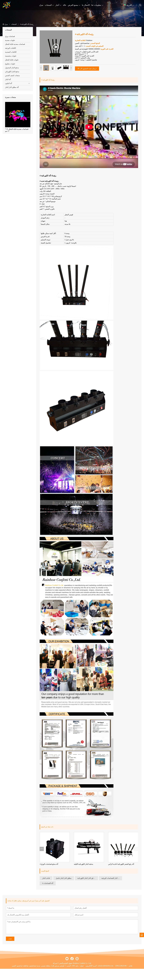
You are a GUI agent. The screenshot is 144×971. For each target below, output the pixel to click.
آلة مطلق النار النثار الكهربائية (87, 878)
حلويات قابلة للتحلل (12, 60)
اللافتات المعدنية (10, 52)
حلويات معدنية (10, 40)
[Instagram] (77, 958)
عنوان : (81, 966)
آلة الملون (8, 83)
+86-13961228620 (121, 966)
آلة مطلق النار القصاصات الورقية (111, 878)
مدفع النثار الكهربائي (12, 71)
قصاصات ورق (10, 36)
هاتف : (129, 966)
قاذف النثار (46, 878)
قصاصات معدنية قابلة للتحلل (15, 44)
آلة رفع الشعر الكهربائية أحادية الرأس (121, 864)
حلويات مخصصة (10, 56)
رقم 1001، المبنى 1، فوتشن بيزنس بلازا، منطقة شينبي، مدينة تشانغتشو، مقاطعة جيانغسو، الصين (45, 966)
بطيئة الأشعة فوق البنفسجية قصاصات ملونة (14, 130)
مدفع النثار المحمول (12, 68)
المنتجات (48, 5)
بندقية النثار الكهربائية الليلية (83, 864)
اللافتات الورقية (10, 48)
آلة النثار (8, 79)
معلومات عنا (96, 5)
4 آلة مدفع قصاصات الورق (49, 864)
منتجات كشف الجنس (12, 75)
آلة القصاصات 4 (47, 883)
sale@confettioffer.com (105, 966)
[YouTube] (67, 958)
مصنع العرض (73, 5)
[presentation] (7, 117)
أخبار (57, 5)
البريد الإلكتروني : (91, 966)
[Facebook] (72, 958)
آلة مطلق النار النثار (12, 87)
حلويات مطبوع (10, 64)
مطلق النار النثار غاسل (63, 878)
